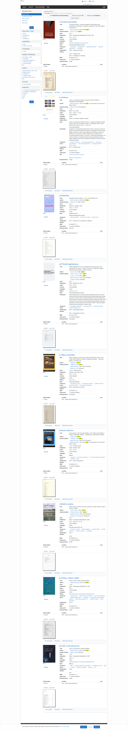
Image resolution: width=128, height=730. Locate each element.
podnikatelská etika (91, 46)
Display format (93, 15)
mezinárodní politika (87, 383)
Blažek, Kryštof (74, 107)
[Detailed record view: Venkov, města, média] (49, 585)
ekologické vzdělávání (75, 306)
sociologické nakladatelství (30, 91)
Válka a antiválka (67, 355)
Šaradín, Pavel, (74, 202)
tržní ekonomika (87, 306)
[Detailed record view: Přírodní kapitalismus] (49, 272)
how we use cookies (64, 726)
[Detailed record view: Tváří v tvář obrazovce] (49, 653)
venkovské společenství (87, 142)
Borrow (46, 43)
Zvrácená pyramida (68, 22)
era (24, 96)
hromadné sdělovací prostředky (82, 665)
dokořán (25, 93)
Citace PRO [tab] (52, 70)
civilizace (72, 457)
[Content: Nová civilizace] (49, 488)
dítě (71, 665)
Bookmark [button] (57, 92)
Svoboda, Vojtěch (74, 279)
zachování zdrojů (98, 306)
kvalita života (73, 595)
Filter (31, 27)
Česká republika (74, 217)
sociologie (79, 48)
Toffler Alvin (26, 73)
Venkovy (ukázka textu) (75, 157)
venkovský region (74, 142)
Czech (24, 51)
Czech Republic (27, 84)
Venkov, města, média (69, 578)
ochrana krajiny (95, 529)
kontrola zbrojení (73, 385)
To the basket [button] (48, 92)
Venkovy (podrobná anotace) (76, 154)
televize (90, 667)
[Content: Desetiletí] (49, 248)
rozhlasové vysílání (81, 667)
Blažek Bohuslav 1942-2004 (30, 70)
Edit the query (25, 18)
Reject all (97, 727)
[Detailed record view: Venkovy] (49, 105)
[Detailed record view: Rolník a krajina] (49, 511)
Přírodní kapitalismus (68, 264)
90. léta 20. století (84, 217)
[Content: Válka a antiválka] (49, 414)
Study (24, 33)
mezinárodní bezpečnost (86, 385)
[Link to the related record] (69, 29)
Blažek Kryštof (26, 72)
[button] (105, 15)
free (24, 44)
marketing (72, 46)
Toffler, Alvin (73, 362)
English (93, 1)
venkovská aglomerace (83, 143)
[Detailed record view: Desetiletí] (49, 203)
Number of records (77, 15)
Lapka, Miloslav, (74, 510)
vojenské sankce (98, 383)
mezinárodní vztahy (75, 383)
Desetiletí (64, 196)
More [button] (23, 65)
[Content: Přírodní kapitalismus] (49, 338)
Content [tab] (46, 70)
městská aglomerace (75, 597)
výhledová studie (74, 458)
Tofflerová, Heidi (74, 364)
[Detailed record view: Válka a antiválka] (49, 362)
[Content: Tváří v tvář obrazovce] (49, 698)
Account (31, 7)
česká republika (27, 63)
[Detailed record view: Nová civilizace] (49, 438)
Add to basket (74, 18)
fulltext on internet (27, 45)
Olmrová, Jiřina (74, 31)
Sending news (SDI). (27, 16)
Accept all (83, 727)
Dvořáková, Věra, (74, 516)
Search (24, 7)
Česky (85, 1)
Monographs (26, 35)
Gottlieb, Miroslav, (74, 512)
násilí (105, 665)
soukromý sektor (80, 530)
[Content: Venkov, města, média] (49, 629)
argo (24, 94)
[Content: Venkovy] (49, 179)
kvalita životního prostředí (85, 595)
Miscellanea (26, 38)
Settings (90, 727)
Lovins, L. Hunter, (74, 275)
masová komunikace (99, 595)
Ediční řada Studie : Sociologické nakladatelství (80, 594)
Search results (25, 14)
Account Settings (40, 7)
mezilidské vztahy (97, 665)
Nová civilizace (66, 430)
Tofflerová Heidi (27, 75)
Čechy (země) (72, 145)
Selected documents (67, 92)
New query (25, 22)
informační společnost (82, 457)
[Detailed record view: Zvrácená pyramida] (49, 29)
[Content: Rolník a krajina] (49, 561)
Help (48, 7)
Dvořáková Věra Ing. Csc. (29, 77)
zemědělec (89, 530)
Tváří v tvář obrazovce (69, 646)
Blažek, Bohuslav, (74, 29)
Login (103, 7)
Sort (58, 15)
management (80, 46)
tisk (95, 667)
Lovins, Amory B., (74, 273)
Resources (24, 20)
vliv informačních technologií (97, 457)
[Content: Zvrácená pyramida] (49, 81)
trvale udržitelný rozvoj (74, 307)
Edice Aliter (72, 379)
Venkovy (63, 97)
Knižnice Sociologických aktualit (77, 43)
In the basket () (87, 4)
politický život (95, 217)
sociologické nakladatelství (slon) (31, 90)
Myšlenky (71, 291)
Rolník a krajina (66, 504)
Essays (25, 37)
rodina (72, 667)
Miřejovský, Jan (74, 368)
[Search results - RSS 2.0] (55, 11)
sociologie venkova (96, 143)
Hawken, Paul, (73, 271)
